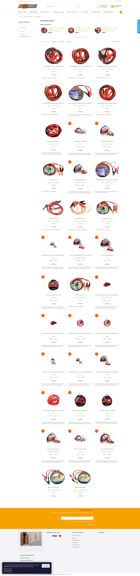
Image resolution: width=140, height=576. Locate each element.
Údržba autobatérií (25, 558)
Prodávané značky (76, 545)
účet (31, 1)
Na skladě (28, 27)
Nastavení (8, 570)
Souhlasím (46, 566)
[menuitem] (22, 12)
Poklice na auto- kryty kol (26, 560)
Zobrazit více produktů (79, 37)
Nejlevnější (54, 41)
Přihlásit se (91, 524)
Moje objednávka (75, 547)
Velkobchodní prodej (76, 535)
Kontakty (74, 538)
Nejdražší (62, 41)
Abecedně (69, 41)
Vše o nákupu (75, 542)
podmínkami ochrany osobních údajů (88, 521)
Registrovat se (21, 1)
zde (32, 566)
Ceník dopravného (76, 540)
